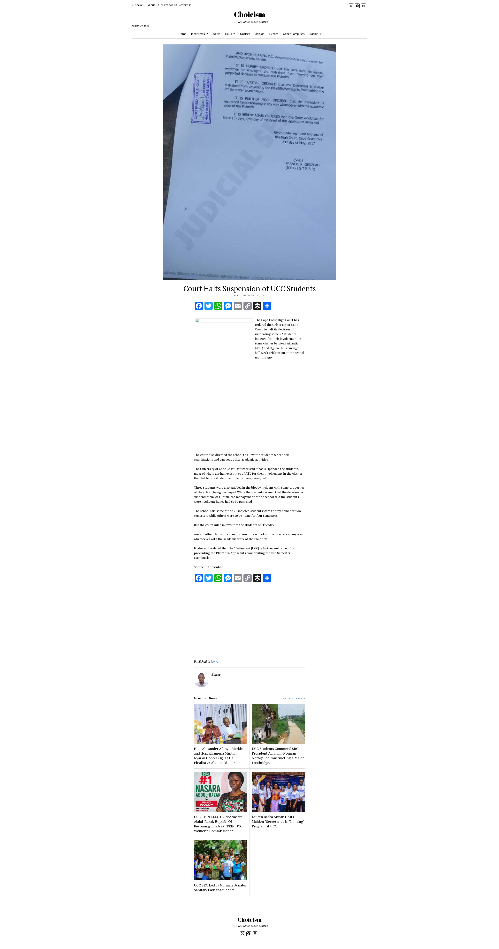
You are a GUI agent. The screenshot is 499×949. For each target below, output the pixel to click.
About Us (153, 5)
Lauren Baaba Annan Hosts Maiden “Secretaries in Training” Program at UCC (278, 821)
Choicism (249, 14)
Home (182, 34)
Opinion (260, 34)
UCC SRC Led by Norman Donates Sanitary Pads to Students (220, 887)
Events (273, 34)
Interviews (198, 34)
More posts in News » (294, 698)
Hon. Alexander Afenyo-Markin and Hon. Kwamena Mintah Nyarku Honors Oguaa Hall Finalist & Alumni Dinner (218, 755)
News (216, 34)
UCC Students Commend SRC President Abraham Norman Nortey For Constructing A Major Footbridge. (278, 755)
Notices (245, 34)
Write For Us (169, 5)
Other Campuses (294, 34)
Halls (228, 34)
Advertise (185, 5)
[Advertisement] (249, 422)
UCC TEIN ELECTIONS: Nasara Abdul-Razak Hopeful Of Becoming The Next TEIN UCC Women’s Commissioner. (218, 823)
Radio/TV (315, 34)
